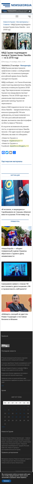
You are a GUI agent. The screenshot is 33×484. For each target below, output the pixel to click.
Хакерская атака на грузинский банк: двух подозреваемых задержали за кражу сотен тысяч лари (16, 380)
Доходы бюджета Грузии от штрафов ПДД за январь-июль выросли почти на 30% (14, 369)
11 (9, 413)
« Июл (3, 427)
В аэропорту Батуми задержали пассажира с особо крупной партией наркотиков (14, 374)
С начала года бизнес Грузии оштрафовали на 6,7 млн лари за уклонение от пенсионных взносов (16, 364)
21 (20, 417)
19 (12, 417)
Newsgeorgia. (25, 65)
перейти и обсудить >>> (19, 146)
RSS (2, 385)
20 (16, 417)
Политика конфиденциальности (23, 471)
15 (24, 413)
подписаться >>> (16, 141)
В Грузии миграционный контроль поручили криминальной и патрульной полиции (14, 359)
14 (20, 413)
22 (24, 417)
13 (16, 413)
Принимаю (6, 481)
